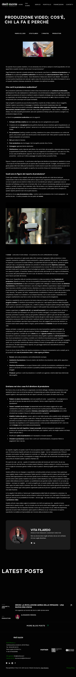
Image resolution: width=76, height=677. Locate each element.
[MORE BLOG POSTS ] (38, 620)
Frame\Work (59, 4)
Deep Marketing (44, 668)
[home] (9, 4)
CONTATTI (69, 4)
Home (21, 4)
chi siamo (27, 4)
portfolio (47, 4)
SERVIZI (38, 4)
